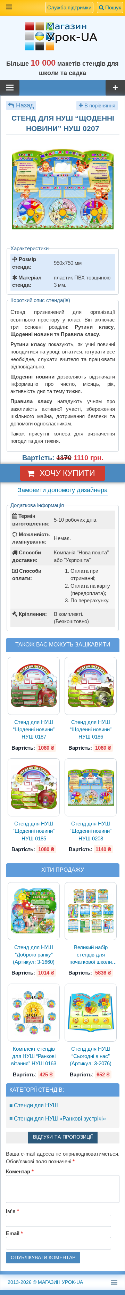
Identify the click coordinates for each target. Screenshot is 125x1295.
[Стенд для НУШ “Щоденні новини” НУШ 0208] (90, 787)
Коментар (20, 1171)
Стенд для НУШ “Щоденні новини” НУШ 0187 (34, 729)
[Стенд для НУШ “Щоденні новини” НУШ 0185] (33, 787)
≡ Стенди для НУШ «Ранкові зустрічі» (57, 1119)
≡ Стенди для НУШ (33, 1105)
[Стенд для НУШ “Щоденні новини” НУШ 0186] (90, 685)
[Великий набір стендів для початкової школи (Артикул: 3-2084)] (90, 910)
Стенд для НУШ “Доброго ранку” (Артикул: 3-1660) (34, 954)
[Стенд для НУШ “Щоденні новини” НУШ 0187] (33, 686)
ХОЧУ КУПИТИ (67, 473)
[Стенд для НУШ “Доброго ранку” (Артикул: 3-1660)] (33, 911)
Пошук (112, 7)
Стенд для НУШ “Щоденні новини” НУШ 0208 (90, 831)
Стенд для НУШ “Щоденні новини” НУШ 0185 (34, 831)
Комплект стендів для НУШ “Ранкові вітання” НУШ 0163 (33, 1056)
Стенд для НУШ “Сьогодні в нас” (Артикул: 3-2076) (90, 1056)
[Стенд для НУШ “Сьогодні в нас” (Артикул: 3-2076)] (90, 1012)
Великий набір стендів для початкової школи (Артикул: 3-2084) (90, 955)
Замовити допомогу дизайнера (63, 490)
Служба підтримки (69, 7)
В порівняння (99, 105)
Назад (25, 105)
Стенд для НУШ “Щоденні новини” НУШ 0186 (90, 729)
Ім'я (12, 1211)
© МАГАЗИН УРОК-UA (45, 1282)
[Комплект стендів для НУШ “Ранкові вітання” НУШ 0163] (33, 1012)
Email (14, 1233)
